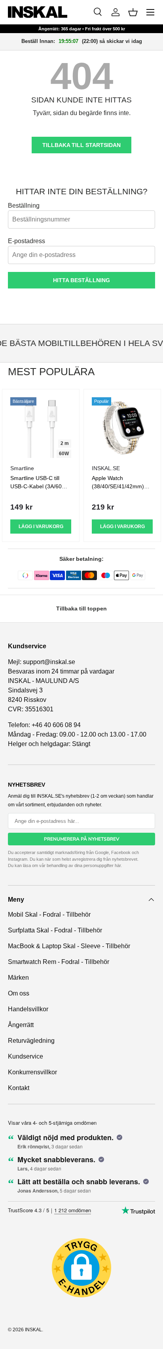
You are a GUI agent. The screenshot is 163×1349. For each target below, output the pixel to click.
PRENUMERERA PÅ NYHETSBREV (81, 839)
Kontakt (18, 1088)
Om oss (18, 993)
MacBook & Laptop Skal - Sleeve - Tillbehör (69, 946)
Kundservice (25, 1056)
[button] (133, 12)
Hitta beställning (81, 280)
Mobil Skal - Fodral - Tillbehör (49, 914)
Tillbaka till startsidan (81, 145)
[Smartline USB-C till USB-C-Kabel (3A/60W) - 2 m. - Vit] (40, 427)
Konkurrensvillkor (32, 1072)
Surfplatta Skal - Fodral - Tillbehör (55, 930)
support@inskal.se (49, 662)
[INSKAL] (37, 12)
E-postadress (26, 241)
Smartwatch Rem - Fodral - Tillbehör (58, 961)
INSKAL (33, 1329)
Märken (18, 977)
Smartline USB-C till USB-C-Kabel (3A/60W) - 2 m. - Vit (39, 486)
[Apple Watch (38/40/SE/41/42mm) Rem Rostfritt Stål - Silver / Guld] (122, 427)
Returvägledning (31, 1040)
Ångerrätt (21, 1025)
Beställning (24, 205)
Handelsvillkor (28, 1009)
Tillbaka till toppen (81, 608)
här (118, 865)
